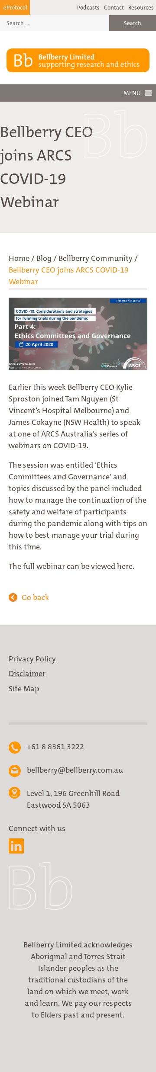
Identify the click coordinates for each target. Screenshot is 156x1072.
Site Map (24, 689)
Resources (141, 7)
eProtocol (15, 7)
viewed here (112, 566)
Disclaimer (27, 673)
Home (19, 258)
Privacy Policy (32, 659)
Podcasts (88, 7)
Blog (44, 258)
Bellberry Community (95, 258)
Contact (114, 7)
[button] (132, 93)
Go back (35, 597)
